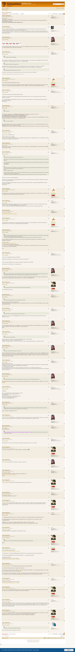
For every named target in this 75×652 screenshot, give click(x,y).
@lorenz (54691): (5, 18)
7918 (55, 508)
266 (55, 628)
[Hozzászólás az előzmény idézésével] (48, 16)
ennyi (51, 151)
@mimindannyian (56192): (6, 529)
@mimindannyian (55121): (6, 472)
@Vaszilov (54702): (5, 39)
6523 (55, 550)
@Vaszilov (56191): (5, 502)
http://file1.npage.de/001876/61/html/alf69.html (9, 213)
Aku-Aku (6, 623)
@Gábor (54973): (5, 334)
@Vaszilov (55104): (5, 417)
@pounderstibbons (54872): (6, 132)
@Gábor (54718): (5, 80)
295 (55, 131)
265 (55, 564)
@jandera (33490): (5, 515)
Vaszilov (52, 15)
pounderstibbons (53, 83)
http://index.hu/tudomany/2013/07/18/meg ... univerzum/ (11, 551)
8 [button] (61, 13)
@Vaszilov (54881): (5, 220)
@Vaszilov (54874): (5, 154)
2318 (55, 43)
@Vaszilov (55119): (5, 440)
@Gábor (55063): (5, 404)
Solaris (52, 29)
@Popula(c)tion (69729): (6, 625)
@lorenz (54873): (5, 145)
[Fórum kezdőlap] (12, 4)
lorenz (52, 252)
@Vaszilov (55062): (5, 376)
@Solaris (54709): (5, 54)
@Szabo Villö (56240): (5, 537)
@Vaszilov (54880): (5, 232)
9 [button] (62, 13)
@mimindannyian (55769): (6, 494)
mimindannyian (53, 505)
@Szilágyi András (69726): (6, 580)
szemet (52, 563)
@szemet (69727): (5, 589)
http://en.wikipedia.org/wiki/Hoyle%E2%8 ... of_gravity (10, 582)
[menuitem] (8, 8)
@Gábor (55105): (5, 428)
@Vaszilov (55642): (5, 482)
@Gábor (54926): (5, 284)
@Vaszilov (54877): (5, 191)
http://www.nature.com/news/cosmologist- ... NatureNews (11, 559)
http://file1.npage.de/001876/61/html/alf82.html (9, 474)
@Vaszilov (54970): (5, 323)
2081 (55, 579)
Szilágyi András (53, 547)
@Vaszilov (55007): (5, 347)
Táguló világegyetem (7, 12)
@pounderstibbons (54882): (6, 310)
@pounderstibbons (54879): (6, 212)
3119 (55, 253)
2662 (55, 196)
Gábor (52, 42)
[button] (54, 13)
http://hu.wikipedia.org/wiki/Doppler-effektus (9, 243)
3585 (55, 30)
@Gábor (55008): (5, 362)
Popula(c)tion (53, 578)
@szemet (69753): (5, 612)
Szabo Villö (52, 512)
